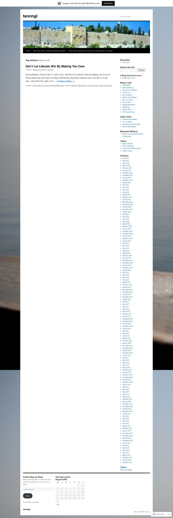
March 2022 (126, 165)
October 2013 (126, 409)
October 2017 (126, 294)
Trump (95, 85)
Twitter (123, 467)
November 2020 (127, 204)
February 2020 (127, 226)
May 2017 (125, 306)
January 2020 (126, 229)
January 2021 (126, 199)
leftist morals (82, 85)
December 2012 (127, 433)
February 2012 (127, 457)
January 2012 (126, 460)
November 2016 (127, 321)
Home (28, 50)
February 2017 (127, 314)
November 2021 (127, 175)
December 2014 (127, 375)
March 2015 (126, 367)
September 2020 (127, 209)
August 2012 (126, 443)
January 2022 (126, 170)
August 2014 (126, 384)
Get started (108, 3)
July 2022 (125, 158)
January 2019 (126, 258)
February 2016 (127, 341)
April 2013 (125, 423)
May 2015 (125, 362)
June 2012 (125, 448)
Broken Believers (128, 87)
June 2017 (125, 304)
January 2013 (126, 431)
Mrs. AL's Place (127, 100)
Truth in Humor (127, 151)
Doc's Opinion (127, 95)
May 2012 (125, 450)
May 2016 (125, 333)
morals (89, 85)
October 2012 (126, 438)
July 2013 (125, 416)
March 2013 (126, 426)
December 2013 (127, 404)
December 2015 (127, 345)
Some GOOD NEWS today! (54, 85)
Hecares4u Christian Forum (131, 124)
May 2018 (125, 277)
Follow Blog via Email (33, 477)
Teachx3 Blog (126, 109)
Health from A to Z (128, 78)
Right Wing (126, 107)
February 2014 (127, 399)
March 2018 (126, 282)
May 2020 (125, 219)
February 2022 (127, 168)
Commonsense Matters (129, 90)
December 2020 (127, 202)
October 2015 (126, 350)
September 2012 (127, 440)
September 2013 (127, 411)
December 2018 (127, 260)
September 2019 (127, 238)
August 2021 (126, 182)
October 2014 (126, 379)
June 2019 (125, 246)
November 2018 (127, 263)
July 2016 (125, 331)
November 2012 (127, 435)
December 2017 (127, 289)
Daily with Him (38, 85)
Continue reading (65, 81)
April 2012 (125, 452)
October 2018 (126, 265)
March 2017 (126, 311)
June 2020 (125, 216)
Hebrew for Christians (129, 97)
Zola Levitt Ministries (129, 126)
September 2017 (127, 297)
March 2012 (126, 455)
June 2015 (125, 360)
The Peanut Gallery (128, 112)
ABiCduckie (126, 85)
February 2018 (127, 285)
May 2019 (125, 248)
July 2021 (125, 185)
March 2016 (126, 338)
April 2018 (125, 280)
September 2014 (127, 382)
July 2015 (125, 358)
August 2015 (126, 355)
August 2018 (126, 270)
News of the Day (127, 146)
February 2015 (127, 370)
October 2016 (126, 323)
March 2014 (126, 396)
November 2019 (127, 233)
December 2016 (127, 319)
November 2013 (127, 406)
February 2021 (127, 197)
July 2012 (125, 445)
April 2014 (125, 394)
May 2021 (125, 190)
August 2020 (126, 212)
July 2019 (125, 243)
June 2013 (125, 418)
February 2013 (127, 428)
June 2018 (125, 275)
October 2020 (126, 207)
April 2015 (125, 365)
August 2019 (126, 241)
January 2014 (126, 401)
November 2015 (127, 348)
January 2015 (126, 372)
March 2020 (126, 224)
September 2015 (127, 353)
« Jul (57, 504)
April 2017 (125, 309)
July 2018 (125, 272)
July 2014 (125, 387)
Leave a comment (105, 85)
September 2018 (127, 268)
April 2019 (125, 250)
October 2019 (126, 236)
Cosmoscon (126, 92)
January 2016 (126, 343)
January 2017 (126, 316)
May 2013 (125, 421)
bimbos (74, 85)
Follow (27, 496)
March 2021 (126, 194)
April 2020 (125, 221)
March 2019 (126, 253)
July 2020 (125, 214)
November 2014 (127, 377)
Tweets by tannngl (126, 470)
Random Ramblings (128, 104)
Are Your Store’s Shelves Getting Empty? (49, 50)
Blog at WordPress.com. (142, 512)
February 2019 (127, 255)
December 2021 (127, 173)
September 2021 (127, 180)
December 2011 (127, 462)
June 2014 (125, 389)
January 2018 (126, 287)
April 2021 (125, 192)
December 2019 (127, 231)
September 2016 (127, 326)
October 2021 (126, 177)
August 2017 (126, 299)
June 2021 (125, 187)
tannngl (30, 16)
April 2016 (125, 336)
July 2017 (125, 302)
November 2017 (127, 292)
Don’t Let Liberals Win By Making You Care (55, 66)
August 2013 (126, 414)
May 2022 (125, 160)
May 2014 (125, 392)
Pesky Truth (126, 102)
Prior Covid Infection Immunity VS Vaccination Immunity (91, 50)
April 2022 (125, 163)
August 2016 (126, 328)
